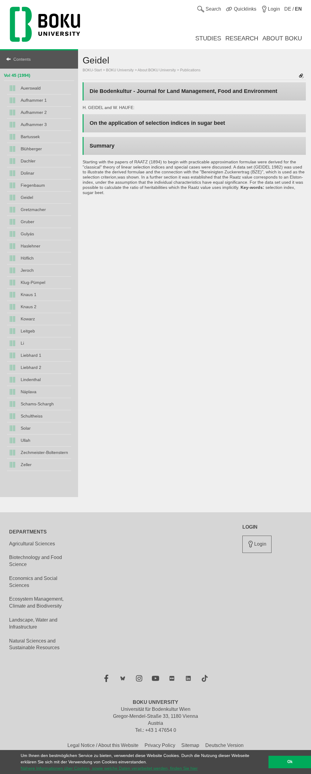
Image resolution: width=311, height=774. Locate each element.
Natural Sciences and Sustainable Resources (34, 644)
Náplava (28, 391)
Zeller (26, 464)
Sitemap (190, 745)
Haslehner (30, 246)
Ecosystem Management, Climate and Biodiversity (36, 602)
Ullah (25, 440)
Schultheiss (32, 416)
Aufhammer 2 (34, 112)
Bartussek (30, 136)
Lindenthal (31, 379)
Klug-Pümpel (33, 282)
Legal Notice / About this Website (102, 745)
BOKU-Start (92, 70)
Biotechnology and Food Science (35, 561)
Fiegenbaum (33, 185)
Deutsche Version (224, 745)
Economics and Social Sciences (33, 582)
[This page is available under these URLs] (301, 76)
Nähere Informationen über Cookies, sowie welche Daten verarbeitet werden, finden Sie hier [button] (109, 768)
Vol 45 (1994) (17, 75)
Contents (22, 59)
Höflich (27, 258)
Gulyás (27, 233)
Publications (190, 70)
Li (22, 343)
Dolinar (27, 173)
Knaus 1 (28, 294)
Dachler (28, 161)
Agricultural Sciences (32, 543)
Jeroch (27, 270)
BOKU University (120, 70)
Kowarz (28, 318)
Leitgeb (28, 331)
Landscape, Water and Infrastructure (33, 623)
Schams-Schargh (37, 403)
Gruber (27, 221)
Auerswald (31, 88)
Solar (26, 428)
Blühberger (31, 148)
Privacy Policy (160, 745)
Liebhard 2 (31, 367)
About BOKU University (157, 70)
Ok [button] (289, 762)
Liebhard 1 (31, 355)
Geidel (27, 197)
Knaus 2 (28, 306)
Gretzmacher (33, 209)
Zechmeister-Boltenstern (44, 452)
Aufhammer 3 (34, 124)
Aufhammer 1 (34, 100)
